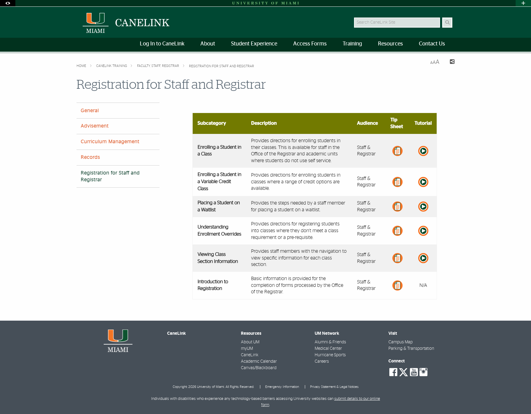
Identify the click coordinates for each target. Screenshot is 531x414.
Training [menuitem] (352, 44)
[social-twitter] (403, 372)
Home (82, 66)
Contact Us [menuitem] (432, 44)
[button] (517, 397)
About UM (250, 342)
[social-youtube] (414, 372)
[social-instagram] (423, 372)
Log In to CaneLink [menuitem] (162, 44)
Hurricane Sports (330, 355)
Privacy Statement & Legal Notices (334, 387)
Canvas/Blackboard (259, 368)
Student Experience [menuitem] (254, 44)
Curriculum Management (110, 141)
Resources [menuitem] (390, 44)
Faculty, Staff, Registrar (158, 66)
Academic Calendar (259, 361)
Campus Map (400, 342)
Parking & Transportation (411, 348)
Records (90, 157)
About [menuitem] (207, 44)
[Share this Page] (449, 62)
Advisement (95, 125)
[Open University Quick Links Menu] (523, 3)
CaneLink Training (112, 66)
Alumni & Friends (330, 342)
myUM (247, 348)
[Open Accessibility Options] (7, 3)
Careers (322, 361)
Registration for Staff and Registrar (221, 66)
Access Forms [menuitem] (310, 44)
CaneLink (249, 355)
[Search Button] (447, 23)
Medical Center (328, 348)
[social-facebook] (393, 372)
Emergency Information (282, 387)
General (90, 110)
